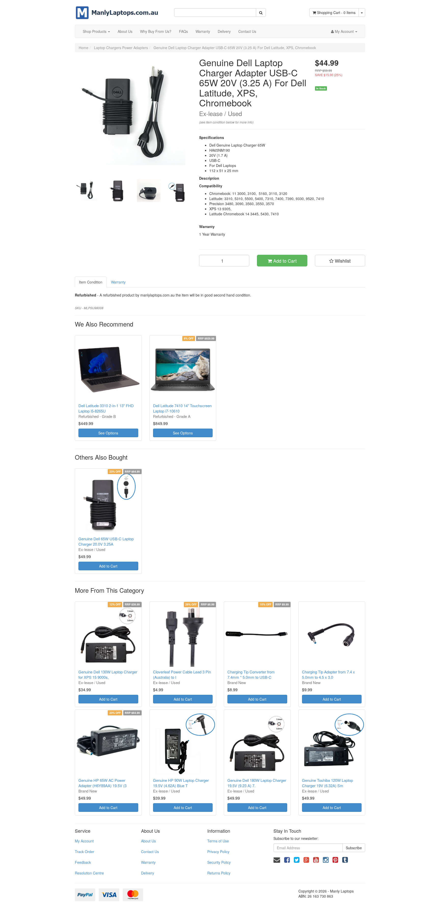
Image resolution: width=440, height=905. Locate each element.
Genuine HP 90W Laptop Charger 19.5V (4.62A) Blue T (181, 782)
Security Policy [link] (219, 862)
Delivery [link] (147, 872)
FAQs (183, 31)
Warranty (203, 31)
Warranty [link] (148, 862)
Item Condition (90, 282)
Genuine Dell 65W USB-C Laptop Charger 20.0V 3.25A (106, 541)
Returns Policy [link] (218, 872)
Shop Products (95, 31)
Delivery (224, 31)
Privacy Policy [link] (218, 851)
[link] (287, 859)
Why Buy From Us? (155, 31)
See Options (108, 432)
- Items (336, 12)
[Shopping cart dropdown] (362, 12)
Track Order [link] (84, 851)
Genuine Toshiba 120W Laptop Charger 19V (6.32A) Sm (327, 782)
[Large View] (86, 190)
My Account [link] (84, 840)
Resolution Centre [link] (89, 872)
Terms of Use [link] (218, 840)
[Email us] (276, 859)
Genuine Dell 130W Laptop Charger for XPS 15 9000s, (107, 674)
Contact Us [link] (150, 851)
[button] (340, 260)
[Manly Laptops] (117, 9)
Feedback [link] (83, 862)
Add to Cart (284, 260)
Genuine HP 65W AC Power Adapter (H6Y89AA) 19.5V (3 (102, 782)
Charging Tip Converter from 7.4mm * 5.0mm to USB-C (251, 674)
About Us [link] (148, 840)
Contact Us (247, 31)
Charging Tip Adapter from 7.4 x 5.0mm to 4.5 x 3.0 (328, 674)
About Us (125, 31)
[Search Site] (261, 12)
